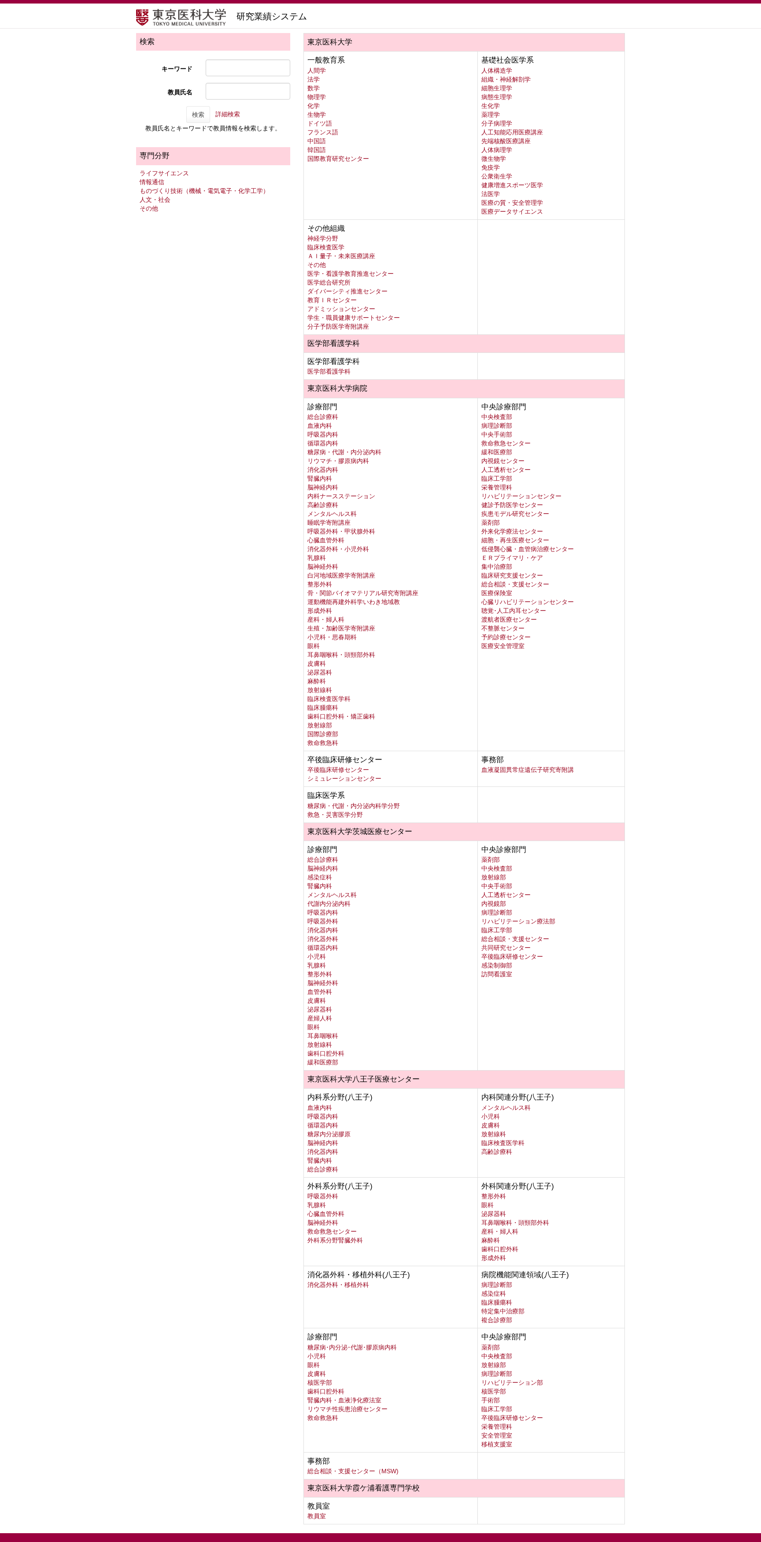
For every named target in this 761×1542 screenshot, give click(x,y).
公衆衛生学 (496, 176)
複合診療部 (496, 1319)
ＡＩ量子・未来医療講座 (341, 255)
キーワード (177, 68)
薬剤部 (490, 522)
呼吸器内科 (322, 434)
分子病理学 (496, 123)
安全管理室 (496, 1435)
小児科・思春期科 (332, 637)
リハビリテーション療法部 (518, 921)
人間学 (316, 70)
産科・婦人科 (325, 619)
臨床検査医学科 (329, 698)
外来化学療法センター (512, 531)
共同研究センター (506, 947)
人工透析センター (506, 469)
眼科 (313, 645)
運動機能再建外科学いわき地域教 (353, 601)
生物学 (316, 114)
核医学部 (319, 1382)
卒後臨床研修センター (338, 769)
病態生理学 (496, 96)
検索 (198, 114)
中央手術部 (496, 434)
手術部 (490, 1400)
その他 (149, 208)
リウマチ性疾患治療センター (347, 1408)
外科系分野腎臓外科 (335, 1240)
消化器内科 (322, 469)
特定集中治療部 (503, 1311)
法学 (313, 79)
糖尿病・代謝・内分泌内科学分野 (353, 805)
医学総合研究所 (329, 282)
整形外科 (319, 584)
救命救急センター (506, 443)
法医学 (490, 193)
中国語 (316, 141)
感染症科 (319, 877)
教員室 (316, 1516)
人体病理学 (496, 149)
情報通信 (152, 181)
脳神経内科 (322, 487)
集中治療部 (496, 566)
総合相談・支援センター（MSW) (353, 1471)
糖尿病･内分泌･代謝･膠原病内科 (352, 1347)
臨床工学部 (496, 478)
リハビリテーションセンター (521, 496)
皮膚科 (316, 663)
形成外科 (319, 610)
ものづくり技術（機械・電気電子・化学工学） (204, 190)
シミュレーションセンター (344, 778)
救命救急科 (322, 742)
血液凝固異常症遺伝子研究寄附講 (527, 769)
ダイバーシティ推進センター (347, 291)
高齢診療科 (322, 504)
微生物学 (493, 158)
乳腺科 (316, 557)
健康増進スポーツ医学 (512, 185)
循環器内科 (322, 443)
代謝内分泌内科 (329, 903)
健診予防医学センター (512, 504)
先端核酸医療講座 (506, 141)
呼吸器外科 (322, 921)
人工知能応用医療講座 (512, 132)
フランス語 (322, 132)
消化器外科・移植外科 (338, 1284)
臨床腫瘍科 (322, 707)
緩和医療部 (496, 452)
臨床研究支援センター (512, 575)
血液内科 (319, 425)
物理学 (316, 96)
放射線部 (319, 725)
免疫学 (490, 167)
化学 (313, 105)
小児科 (316, 956)
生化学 (490, 105)
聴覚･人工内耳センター (513, 610)
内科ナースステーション (341, 496)
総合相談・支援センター (515, 584)
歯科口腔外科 (325, 1053)
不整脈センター (503, 628)
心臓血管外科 (325, 540)
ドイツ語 (319, 123)
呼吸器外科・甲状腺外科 (341, 531)
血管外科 (319, 991)
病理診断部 (496, 425)
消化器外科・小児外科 (338, 548)
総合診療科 (322, 416)
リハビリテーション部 (512, 1382)
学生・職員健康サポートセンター (353, 317)
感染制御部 (496, 965)
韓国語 (316, 149)
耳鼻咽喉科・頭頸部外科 (341, 654)
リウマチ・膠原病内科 (338, 460)
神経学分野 (322, 238)
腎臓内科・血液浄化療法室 (344, 1400)
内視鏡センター (503, 460)
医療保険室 (496, 593)
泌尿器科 (319, 672)
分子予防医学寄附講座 (338, 326)
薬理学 (490, 114)
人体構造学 (496, 70)
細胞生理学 (496, 88)
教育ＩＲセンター (332, 300)
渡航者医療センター (509, 619)
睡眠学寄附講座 (329, 522)
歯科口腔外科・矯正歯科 (341, 716)
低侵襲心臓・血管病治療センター (527, 548)
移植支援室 (496, 1444)
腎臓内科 (319, 478)
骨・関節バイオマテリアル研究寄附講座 (362, 593)
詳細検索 (227, 114)
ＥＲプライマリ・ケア (512, 557)
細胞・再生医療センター (515, 540)
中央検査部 (496, 416)
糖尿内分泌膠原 (329, 1134)
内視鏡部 (493, 903)
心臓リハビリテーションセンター (527, 601)
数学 (313, 88)
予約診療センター (506, 637)
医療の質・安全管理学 (512, 202)
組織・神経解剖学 (506, 79)
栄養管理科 (496, 487)
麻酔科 (316, 681)
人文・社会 (155, 199)
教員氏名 (180, 92)
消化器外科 (322, 938)
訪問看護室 (496, 974)
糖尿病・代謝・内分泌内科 (344, 452)
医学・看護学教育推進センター (350, 273)
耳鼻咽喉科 (322, 1035)
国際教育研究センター (338, 158)
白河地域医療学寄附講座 (341, 575)
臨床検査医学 (325, 247)
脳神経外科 (322, 566)
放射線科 (319, 689)
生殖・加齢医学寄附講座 (341, 628)
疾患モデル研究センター (515, 513)
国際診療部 (322, 734)
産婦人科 (319, 1018)
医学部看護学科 (329, 371)
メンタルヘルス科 (332, 513)
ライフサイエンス (164, 173)
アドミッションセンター (341, 308)
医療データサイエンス (512, 211)
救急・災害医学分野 (335, 814)
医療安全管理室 (503, 645)
